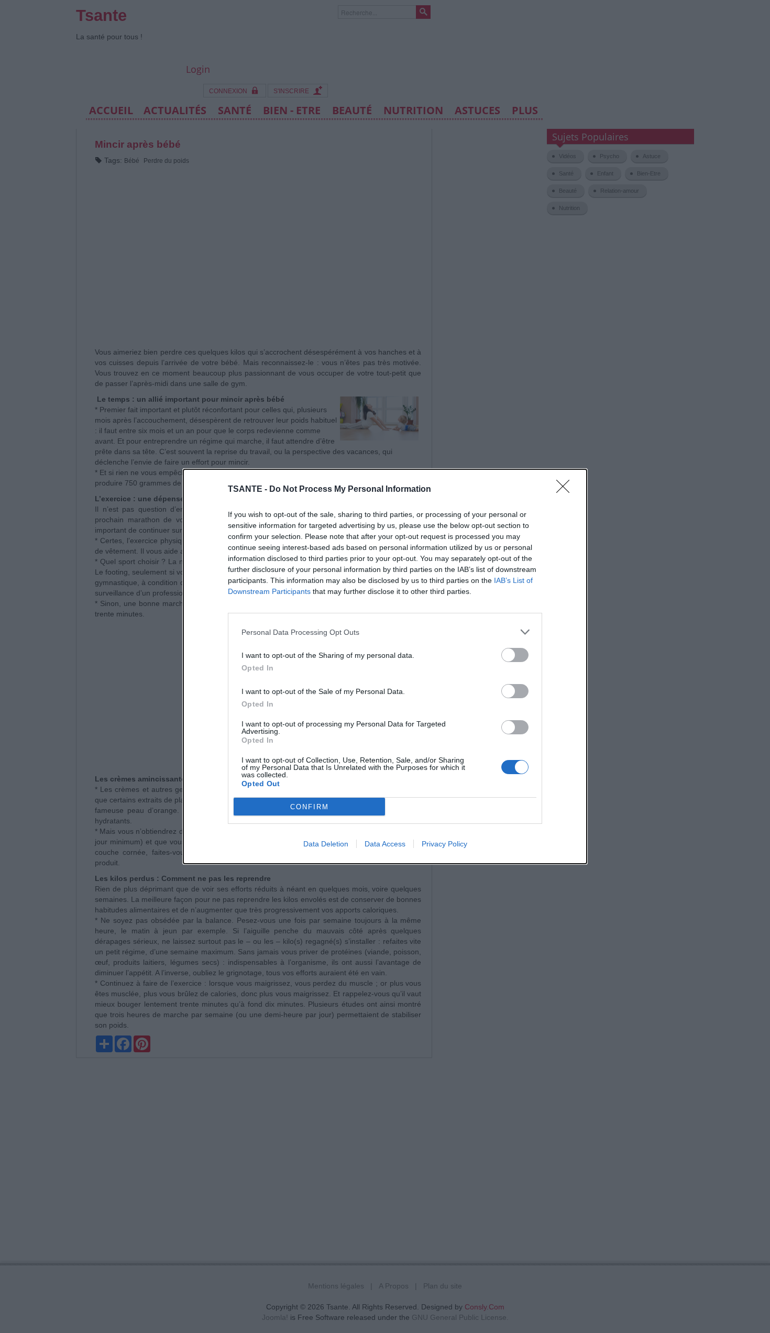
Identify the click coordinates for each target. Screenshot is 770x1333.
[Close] (566, 490)
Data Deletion (325, 844)
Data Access (385, 844)
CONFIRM (309, 807)
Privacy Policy (444, 844)
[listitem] (385, 631)
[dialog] (385, 666)
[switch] (515, 655)
